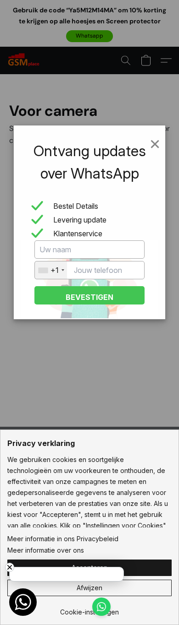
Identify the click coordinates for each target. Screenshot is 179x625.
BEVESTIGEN (89, 297)
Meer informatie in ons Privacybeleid (62, 539)
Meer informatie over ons (45, 550)
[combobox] (51, 270)
